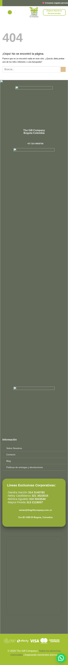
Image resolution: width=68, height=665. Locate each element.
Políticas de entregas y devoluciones (24, 467)
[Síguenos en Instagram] (32, 139)
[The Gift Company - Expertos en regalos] (34, 12)
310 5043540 (37, 499)
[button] (10, 12)
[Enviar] (63, 69)
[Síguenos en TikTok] (35, 139)
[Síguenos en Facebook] (29, 139)
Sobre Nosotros (14, 448)
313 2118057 (34, 502)
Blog (8, 461)
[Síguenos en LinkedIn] (39, 139)
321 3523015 (40, 495)
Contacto (10, 454)
